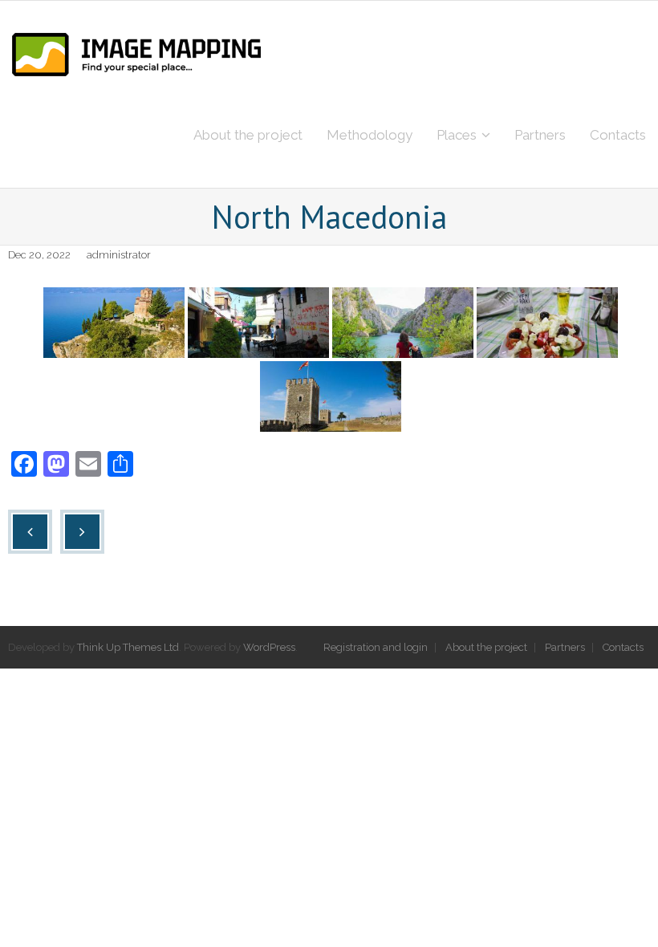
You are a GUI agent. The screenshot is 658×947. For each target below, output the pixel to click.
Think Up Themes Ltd (128, 647)
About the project (486, 647)
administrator (119, 255)
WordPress (269, 647)
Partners (565, 647)
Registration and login (375, 647)
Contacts (623, 647)
